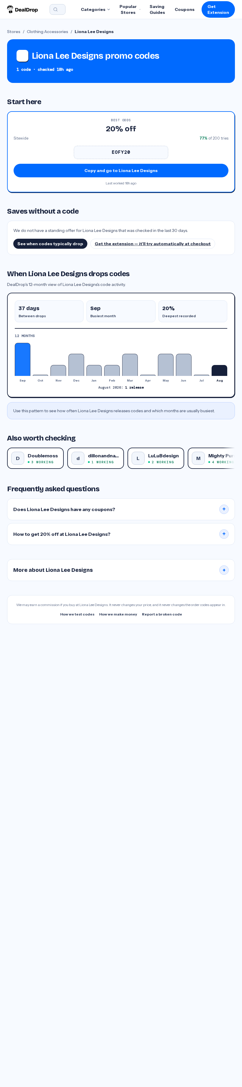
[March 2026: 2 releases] (130, 365)
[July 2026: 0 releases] (202, 375)
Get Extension (218, 9)
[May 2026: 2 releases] (166, 365)
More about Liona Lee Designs (119, 570)
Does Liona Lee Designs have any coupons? (119, 509)
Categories (93, 9)
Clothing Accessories (47, 31)
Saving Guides (157, 9)
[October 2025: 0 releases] (40, 375)
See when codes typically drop (50, 243)
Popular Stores (128, 9)
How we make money (118, 614)
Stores (13, 31)
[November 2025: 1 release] (58, 370)
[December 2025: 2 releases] (76, 365)
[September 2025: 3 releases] (22, 359)
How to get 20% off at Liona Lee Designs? (119, 534)
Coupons (184, 9)
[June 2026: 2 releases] (184, 365)
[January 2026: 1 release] (94, 370)
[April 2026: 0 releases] (148, 375)
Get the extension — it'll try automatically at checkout (153, 243)
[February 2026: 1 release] (112, 370)
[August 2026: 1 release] (219, 370)
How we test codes (77, 614)
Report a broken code (162, 614)
